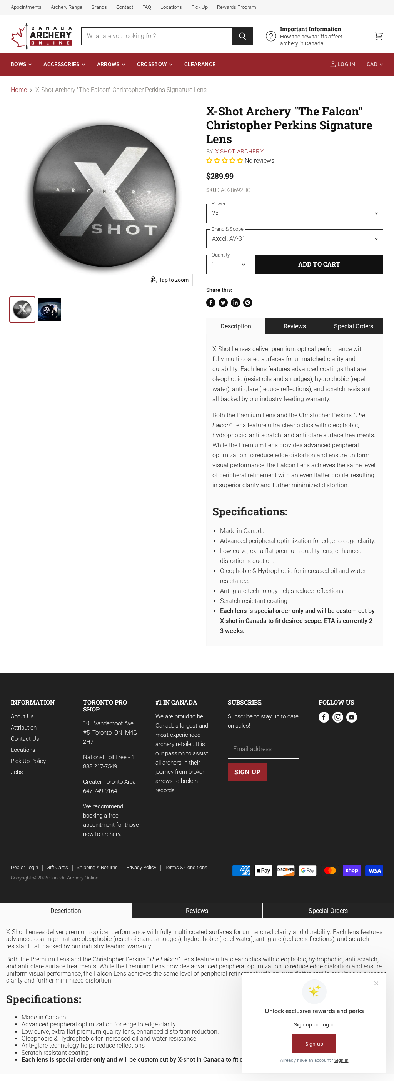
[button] (225, 160)
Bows (19, 64)
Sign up (247, 772)
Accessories (61, 64)
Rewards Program (236, 7)
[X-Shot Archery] (49, 309)
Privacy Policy (141, 867)
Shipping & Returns (97, 867)
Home (19, 90)
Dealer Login (24, 867)
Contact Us (25, 738)
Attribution (24, 727)
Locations (171, 7)
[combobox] (157, 36)
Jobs (17, 772)
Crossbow (152, 64)
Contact (124, 7)
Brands (99, 7)
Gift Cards (57, 867)
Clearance (200, 64)
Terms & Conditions (186, 867)
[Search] (242, 36)
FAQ (146, 7)
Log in (346, 64)
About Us (22, 716)
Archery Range (66, 7)
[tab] (235, 326)
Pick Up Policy (28, 761)
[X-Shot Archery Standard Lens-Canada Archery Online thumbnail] (22, 309)
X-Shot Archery (239, 151)
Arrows (109, 64)
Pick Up (199, 7)
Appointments (26, 7)
